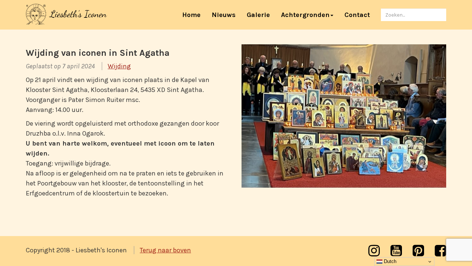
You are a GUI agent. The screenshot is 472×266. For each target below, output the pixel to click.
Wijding (119, 66)
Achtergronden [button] (305, 15)
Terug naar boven (165, 250)
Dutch (389, 261)
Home (194, 14)
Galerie (258, 15)
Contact (357, 15)
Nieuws (224, 15)
